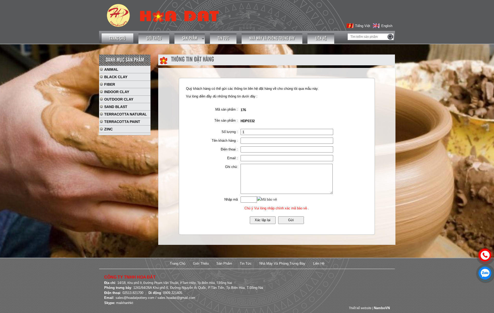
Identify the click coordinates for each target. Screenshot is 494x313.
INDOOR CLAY (116, 92)
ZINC (108, 129)
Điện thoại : (229, 149)
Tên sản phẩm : (226, 120)
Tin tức (223, 39)
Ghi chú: (231, 167)
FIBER (109, 84)
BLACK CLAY (115, 77)
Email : (232, 158)
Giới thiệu (154, 39)
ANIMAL (111, 69)
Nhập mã (231, 199)
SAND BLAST (115, 107)
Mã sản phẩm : (226, 109)
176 (243, 110)
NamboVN (382, 308)
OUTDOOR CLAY (118, 99)
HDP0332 (248, 121)
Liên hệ (321, 39)
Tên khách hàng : (225, 140)
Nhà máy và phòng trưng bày (272, 39)
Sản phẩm (189, 39)
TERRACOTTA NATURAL (125, 114)
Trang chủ (117, 39)
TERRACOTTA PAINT (122, 122)
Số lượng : (230, 132)
